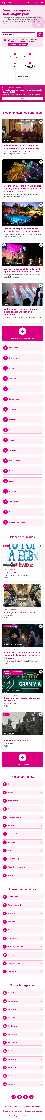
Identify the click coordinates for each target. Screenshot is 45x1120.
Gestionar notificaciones (12, 1111)
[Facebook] (25, 1097)
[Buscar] (32, 2)
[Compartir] (37, 2)
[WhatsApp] (13, 1097)
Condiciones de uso (12, 1106)
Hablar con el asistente (17, 44)
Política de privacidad (31, 1106)
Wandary (14, 1116)
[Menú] (42, 2)
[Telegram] (19, 1097)
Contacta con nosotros (33, 1111)
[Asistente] (28, 2)
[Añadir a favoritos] (41, 122)
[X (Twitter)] (31, 1097)
